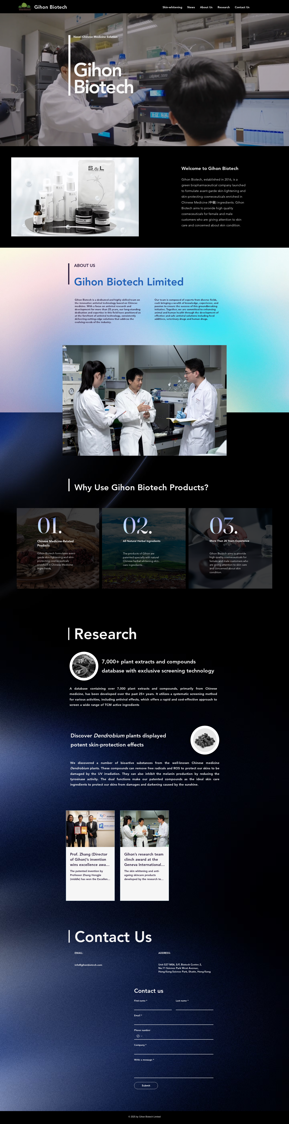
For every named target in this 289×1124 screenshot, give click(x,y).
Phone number (142, 1030)
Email (138, 1015)
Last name (182, 1000)
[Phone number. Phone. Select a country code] (139, 1036)
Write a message (144, 1059)
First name (140, 1000)
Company (140, 1045)
